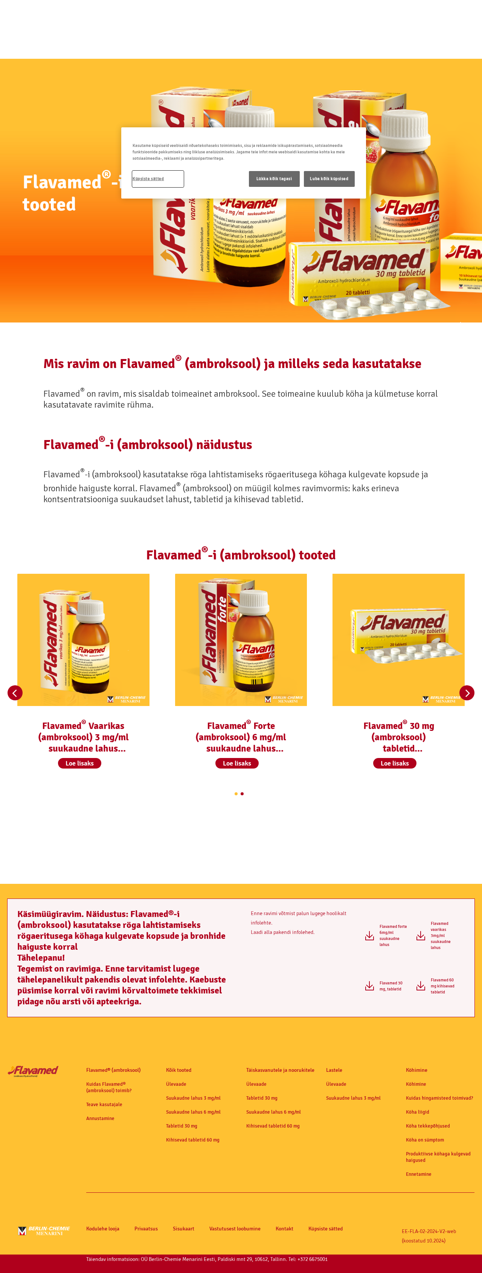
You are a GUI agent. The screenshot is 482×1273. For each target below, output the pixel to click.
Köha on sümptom (425, 1140)
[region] (243, 163)
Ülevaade (176, 1084)
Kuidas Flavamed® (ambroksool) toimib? (108, 1087)
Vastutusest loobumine (235, 1229)
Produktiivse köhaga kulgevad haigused (438, 1157)
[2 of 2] (242, 793)
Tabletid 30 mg (181, 1126)
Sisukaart (183, 1229)
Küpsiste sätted (325, 1229)
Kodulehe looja (102, 1229)
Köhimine (416, 1070)
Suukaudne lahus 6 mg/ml (193, 1112)
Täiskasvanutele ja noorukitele (280, 1070)
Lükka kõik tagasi (274, 178)
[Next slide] (466, 692)
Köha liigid (417, 1112)
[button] (79, 765)
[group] (83, 680)
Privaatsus (146, 1229)
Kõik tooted (178, 1070)
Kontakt (284, 1229)
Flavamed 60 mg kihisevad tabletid (443, 986)
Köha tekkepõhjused (428, 1126)
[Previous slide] (15, 692)
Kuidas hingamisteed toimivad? (439, 1098)
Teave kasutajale (104, 1104)
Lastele (334, 1070)
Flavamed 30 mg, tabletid (391, 986)
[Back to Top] (459, 1256)
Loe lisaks (80, 763)
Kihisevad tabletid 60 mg (193, 1140)
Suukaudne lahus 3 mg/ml (193, 1098)
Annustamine (100, 1118)
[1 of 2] (236, 793)
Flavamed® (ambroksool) (113, 1070)
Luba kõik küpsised (329, 178)
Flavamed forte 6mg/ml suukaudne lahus (393, 935)
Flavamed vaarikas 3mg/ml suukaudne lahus (441, 935)
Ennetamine (419, 1174)
